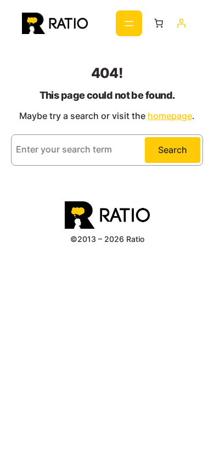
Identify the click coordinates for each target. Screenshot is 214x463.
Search (172, 149)
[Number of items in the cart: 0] (159, 23)
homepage (170, 115)
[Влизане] (181, 23)
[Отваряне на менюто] (129, 23)
